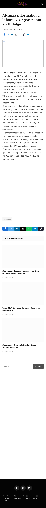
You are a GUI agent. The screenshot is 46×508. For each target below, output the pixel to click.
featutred (7, 219)
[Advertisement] (23, 188)
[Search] (42, 4)
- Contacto (25, 496)
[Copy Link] (24, 35)
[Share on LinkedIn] (12, 35)
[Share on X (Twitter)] (8, 35)
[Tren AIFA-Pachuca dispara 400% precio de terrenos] (23, 293)
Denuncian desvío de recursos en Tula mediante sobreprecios (20, 272)
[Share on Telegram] (28, 35)
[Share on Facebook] (4, 35)
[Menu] (4, 4)
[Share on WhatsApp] (20, 35)
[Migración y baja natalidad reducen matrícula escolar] (23, 330)
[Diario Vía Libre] (23, 4)
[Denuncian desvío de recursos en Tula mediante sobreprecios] (23, 256)
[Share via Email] (16, 35)
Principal (18, 29)
